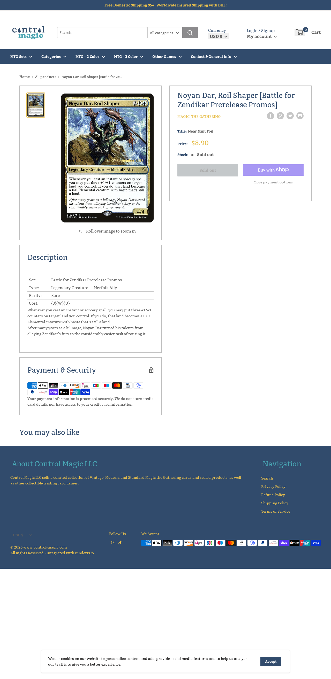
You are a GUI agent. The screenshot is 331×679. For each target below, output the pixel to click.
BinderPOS (84, 553)
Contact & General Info (211, 56)
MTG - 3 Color (126, 56)
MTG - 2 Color (87, 56)
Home (24, 76)
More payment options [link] (273, 182)
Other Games (164, 56)
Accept (271, 661)
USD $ (18, 535)
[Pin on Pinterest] (280, 115)
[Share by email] (300, 115)
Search (267, 478)
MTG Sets (18, 56)
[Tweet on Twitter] (290, 115)
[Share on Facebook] (270, 115)
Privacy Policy (273, 486)
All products (45, 76)
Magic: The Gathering (199, 116)
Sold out (207, 170)
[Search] (190, 32)
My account (260, 36)
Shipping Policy (274, 503)
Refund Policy (273, 494)
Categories (51, 56)
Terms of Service (275, 511)
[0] (300, 32)
